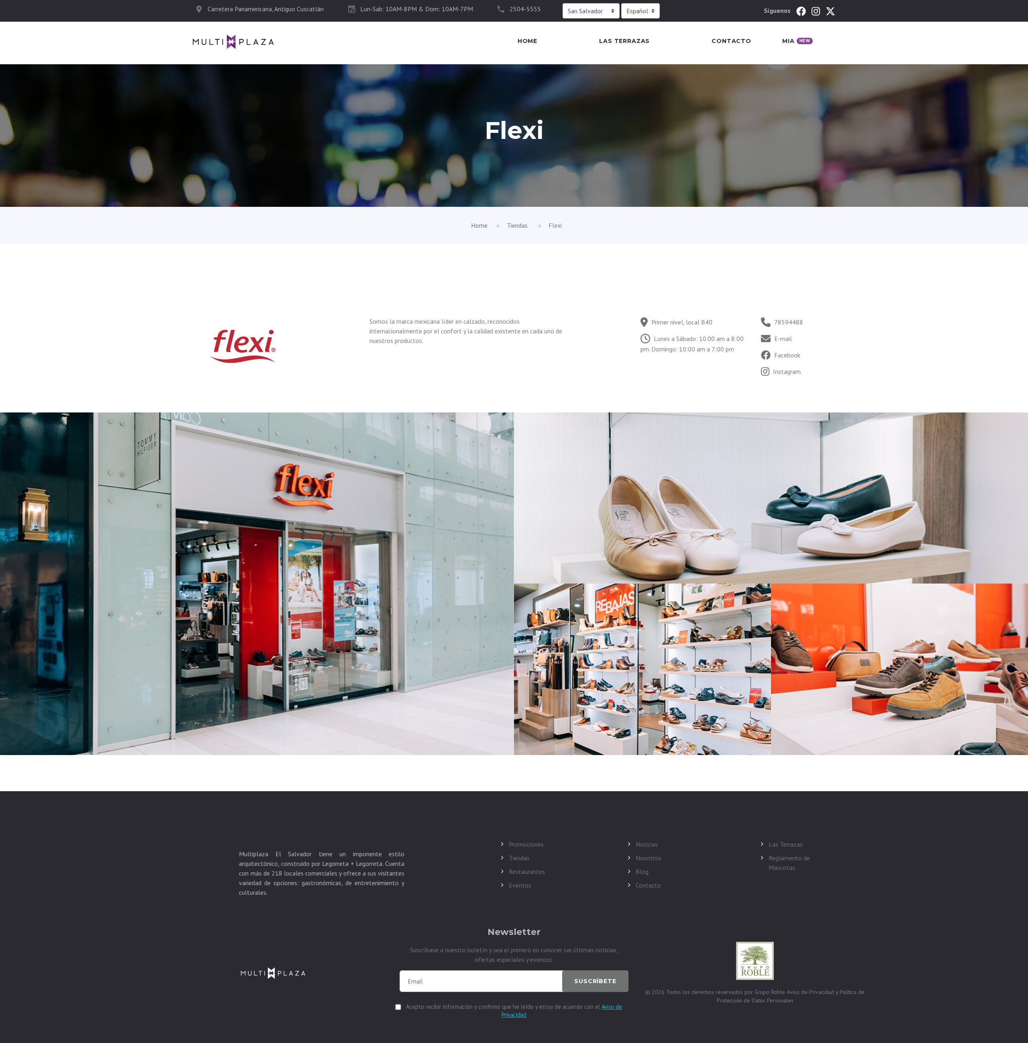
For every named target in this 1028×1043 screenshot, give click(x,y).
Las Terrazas (624, 41)
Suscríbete (595, 981)
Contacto (731, 41)
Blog (642, 871)
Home (527, 41)
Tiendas (517, 225)
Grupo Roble (771, 992)
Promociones (526, 844)
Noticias (647, 844)
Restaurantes (527, 871)
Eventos (520, 885)
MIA (796, 41)
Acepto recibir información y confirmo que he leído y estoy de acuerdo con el (514, 1011)
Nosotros (648, 858)
